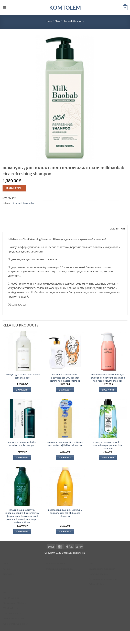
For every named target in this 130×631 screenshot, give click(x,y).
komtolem (65, 7)
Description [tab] (117, 228)
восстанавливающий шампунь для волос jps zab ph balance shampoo (65, 512)
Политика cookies (98, 573)
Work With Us (10, 608)
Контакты (8, 573)
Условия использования (102, 568)
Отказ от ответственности (103, 579)
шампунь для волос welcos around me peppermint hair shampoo (107, 445)
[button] (5, 7)
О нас (6, 568)
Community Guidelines (15, 623)
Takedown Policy (12, 613)
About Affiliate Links (14, 618)
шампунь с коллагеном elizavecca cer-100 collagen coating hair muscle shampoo (65, 377)
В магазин (14, 188)
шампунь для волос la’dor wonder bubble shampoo (22, 444)
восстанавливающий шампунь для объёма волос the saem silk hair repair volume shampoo (108, 377)
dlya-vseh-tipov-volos (73, 21)
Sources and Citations (14, 603)
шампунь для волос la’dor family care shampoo (22, 376)
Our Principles (11, 597)
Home (49, 21)
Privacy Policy (96, 584)
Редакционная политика (59, 568)
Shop (57, 21)
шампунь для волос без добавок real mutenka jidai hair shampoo (65, 444)
